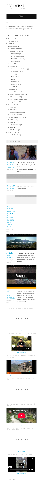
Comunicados (15, 54)
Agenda (10, 43)
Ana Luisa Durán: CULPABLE (9, 255)
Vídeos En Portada (13, 135)
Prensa (12, 64)
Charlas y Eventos (15, 48)
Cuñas (13, 74)
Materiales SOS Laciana (16, 51)
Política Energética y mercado (16, 117)
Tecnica (13, 86)
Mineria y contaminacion (16, 112)
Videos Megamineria (15, 114)
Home (14, 141)
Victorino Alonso (14, 97)
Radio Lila (12, 66)
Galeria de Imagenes (17, 56)
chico (7, 171)
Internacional (13, 109)
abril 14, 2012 (9, 229)
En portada (11, 89)
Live (12, 79)
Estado (12, 107)
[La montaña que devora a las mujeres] (21, 153)
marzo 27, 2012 (10, 260)
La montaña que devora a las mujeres (10, 165)
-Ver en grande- (21, 330)
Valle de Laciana (12, 132)
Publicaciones (15, 61)
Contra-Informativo (16, 71)
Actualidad (11, 38)
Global (11, 127)
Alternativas (13, 119)
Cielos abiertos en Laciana (17, 94)
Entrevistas (14, 76)
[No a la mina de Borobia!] (21, 179)
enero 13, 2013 (10, 190)
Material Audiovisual (16, 59)
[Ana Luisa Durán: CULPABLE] (21, 242)
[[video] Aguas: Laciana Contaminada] (21, 277)
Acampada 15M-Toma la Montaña (17, 36)
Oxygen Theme (16, 482)
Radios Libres (15, 84)
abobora (8, 262)
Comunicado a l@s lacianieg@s (17, 29)
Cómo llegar (29, 29)
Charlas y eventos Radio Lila (19, 69)
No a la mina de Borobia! (10, 187)
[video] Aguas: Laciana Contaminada (10, 294)
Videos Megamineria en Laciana (18, 99)
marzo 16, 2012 (10, 300)
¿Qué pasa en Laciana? (14, 26)
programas (14, 81)
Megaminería (11, 104)
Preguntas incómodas (27, 26)
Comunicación (12, 46)
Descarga (9, 375)
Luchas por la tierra (13, 102)
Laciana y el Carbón (13, 92)
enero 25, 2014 (10, 169)
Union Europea (14, 130)
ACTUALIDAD (12, 41)
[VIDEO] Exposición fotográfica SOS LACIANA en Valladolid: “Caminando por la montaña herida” (10, 217)
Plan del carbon (15, 125)
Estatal (11, 122)
